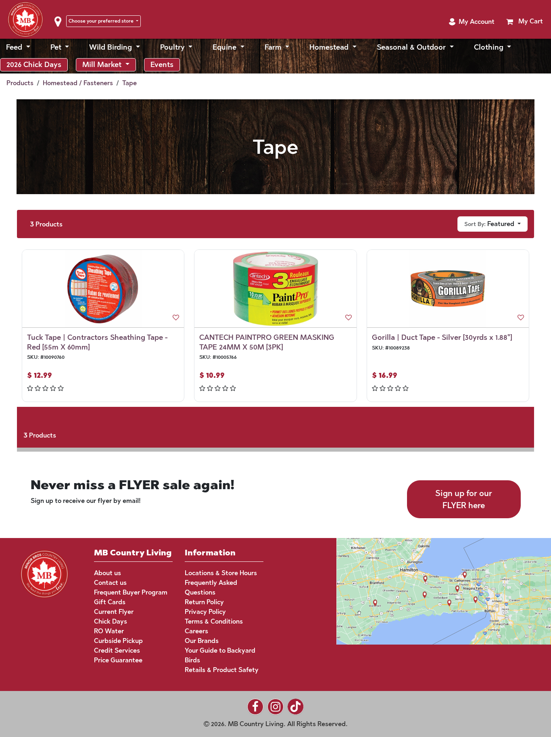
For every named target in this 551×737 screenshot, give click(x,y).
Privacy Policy (205, 612)
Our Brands (202, 641)
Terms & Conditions (214, 621)
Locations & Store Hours (221, 573)
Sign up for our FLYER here (463, 499)
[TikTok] (296, 707)
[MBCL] (44, 573)
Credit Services (117, 650)
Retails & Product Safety (222, 670)
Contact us (110, 582)
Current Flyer (114, 612)
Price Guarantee (118, 660)
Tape (129, 83)
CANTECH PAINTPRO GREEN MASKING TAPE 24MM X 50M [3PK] (266, 342)
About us (107, 573)
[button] (471, 21)
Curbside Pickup (118, 641)
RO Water (109, 631)
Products (19, 83)
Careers (196, 631)
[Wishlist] (176, 317)
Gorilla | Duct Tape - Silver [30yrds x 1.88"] (442, 337)
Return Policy (204, 602)
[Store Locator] (428, 591)
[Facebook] (255, 707)
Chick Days (110, 621)
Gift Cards (109, 602)
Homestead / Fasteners (78, 83)
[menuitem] (18, 47)
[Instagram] (275, 707)
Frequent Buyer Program (130, 592)
